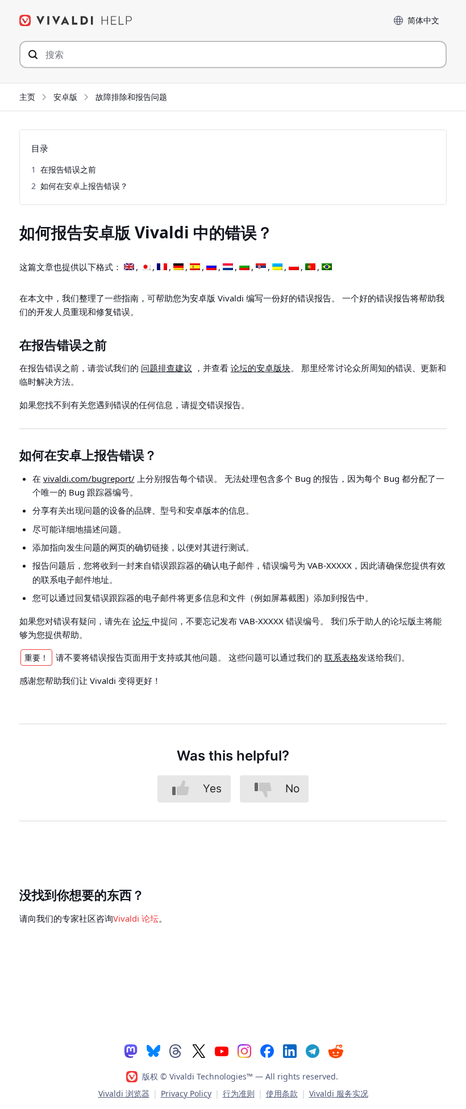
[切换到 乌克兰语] (277, 267)
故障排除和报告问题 (131, 96)
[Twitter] (199, 1050)
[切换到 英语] (129, 267)
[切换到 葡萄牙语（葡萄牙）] (310, 267)
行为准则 (239, 1093)
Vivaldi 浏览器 (123, 1093)
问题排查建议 (166, 367)
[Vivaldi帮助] (76, 20)
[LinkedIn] (290, 1050)
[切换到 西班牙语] (195, 267)
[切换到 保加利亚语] (244, 267)
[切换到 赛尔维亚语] (261, 267)
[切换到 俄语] (211, 267)
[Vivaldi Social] (130, 1050)
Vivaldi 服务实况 (338, 1093)
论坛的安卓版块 (260, 367)
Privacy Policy (186, 1093)
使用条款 (282, 1093)
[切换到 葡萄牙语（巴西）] (327, 267)
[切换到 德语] (178, 267)
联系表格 (341, 657)
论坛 (142, 621)
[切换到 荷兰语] (228, 267)
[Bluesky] (153, 1050)
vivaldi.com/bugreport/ (89, 478)
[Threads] (176, 1050)
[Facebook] (267, 1050)
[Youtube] (221, 1050)
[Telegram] (312, 1050)
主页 (27, 96)
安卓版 (65, 96)
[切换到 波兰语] (294, 267)
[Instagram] (244, 1050)
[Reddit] (335, 1051)
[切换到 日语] (145, 267)
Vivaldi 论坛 (136, 918)
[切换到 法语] (162, 267)
